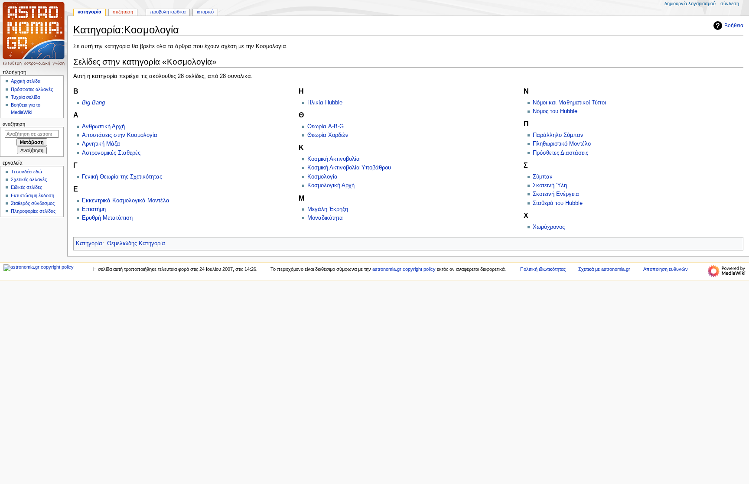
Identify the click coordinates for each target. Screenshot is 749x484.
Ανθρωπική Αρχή (103, 126)
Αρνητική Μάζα (101, 144)
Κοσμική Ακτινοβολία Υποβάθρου (349, 168)
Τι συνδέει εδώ (26, 171)
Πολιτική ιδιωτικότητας (543, 269)
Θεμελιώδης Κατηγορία (136, 243)
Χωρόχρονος (549, 227)
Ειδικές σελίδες (26, 187)
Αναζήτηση (14, 124)
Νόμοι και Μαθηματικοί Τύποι (569, 103)
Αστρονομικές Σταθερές (111, 153)
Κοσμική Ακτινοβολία (333, 159)
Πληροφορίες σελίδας (33, 211)
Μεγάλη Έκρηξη (327, 209)
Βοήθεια (733, 26)
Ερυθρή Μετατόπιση (107, 218)
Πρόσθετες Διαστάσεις (560, 153)
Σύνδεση (729, 3)
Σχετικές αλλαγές (29, 179)
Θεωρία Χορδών (327, 135)
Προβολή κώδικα (168, 11)
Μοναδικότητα (325, 218)
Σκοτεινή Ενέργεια (556, 194)
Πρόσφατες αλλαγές (32, 89)
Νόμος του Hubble (555, 111)
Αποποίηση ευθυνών (665, 269)
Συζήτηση (123, 11)
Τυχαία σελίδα (25, 97)
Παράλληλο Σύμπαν (558, 135)
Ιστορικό (205, 11)
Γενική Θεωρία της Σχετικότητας (122, 177)
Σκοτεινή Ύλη (550, 185)
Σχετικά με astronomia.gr (604, 269)
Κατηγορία (89, 243)
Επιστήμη (94, 209)
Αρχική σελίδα (25, 81)
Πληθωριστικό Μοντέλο (562, 144)
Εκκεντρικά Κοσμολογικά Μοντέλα (125, 201)
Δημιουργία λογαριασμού (690, 3)
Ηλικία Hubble (324, 103)
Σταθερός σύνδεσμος (33, 203)
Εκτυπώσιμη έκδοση (32, 195)
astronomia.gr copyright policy (404, 269)
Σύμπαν (543, 177)
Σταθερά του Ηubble (558, 203)
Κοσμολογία (322, 177)
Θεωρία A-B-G (325, 126)
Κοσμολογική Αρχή (331, 185)
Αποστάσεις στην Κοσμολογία (119, 135)
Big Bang (93, 103)
